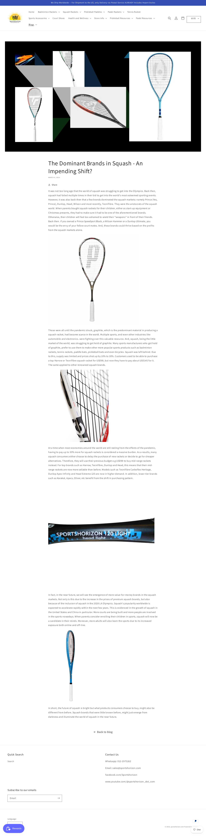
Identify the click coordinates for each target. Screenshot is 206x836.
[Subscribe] (58, 798)
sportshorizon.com (177, 827)
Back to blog (105, 732)
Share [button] (54, 184)
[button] (169, 18)
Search (11, 761)
